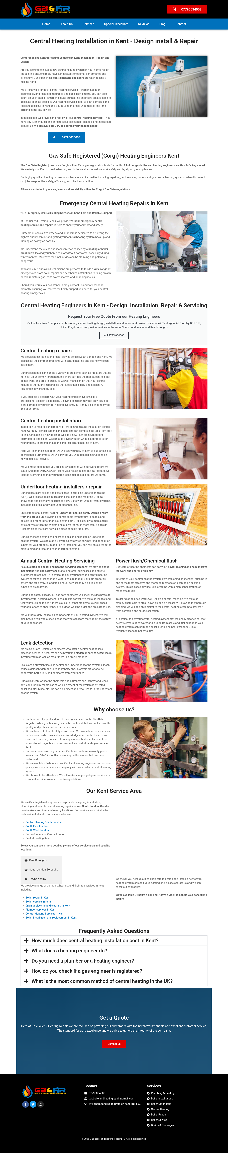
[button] (114, 941)
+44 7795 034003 (114, 335)
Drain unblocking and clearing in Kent (48, 905)
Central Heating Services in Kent (45, 913)
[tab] (41, 860)
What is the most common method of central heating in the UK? (102, 981)
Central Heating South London (44, 822)
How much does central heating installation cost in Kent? (95, 940)
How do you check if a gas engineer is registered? (87, 971)
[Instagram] (40, 1104)
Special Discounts (116, 24)
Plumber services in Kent (40, 909)
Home (46, 24)
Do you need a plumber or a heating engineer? (83, 961)
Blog (162, 24)
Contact (180, 24)
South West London (37, 830)
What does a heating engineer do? (69, 951)
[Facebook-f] (25, 1104)
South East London (37, 826)
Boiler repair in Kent (37, 897)
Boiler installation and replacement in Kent (51, 917)
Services (88, 24)
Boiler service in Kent (38, 901)
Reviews (143, 24)
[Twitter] (33, 1104)
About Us (66, 24)
